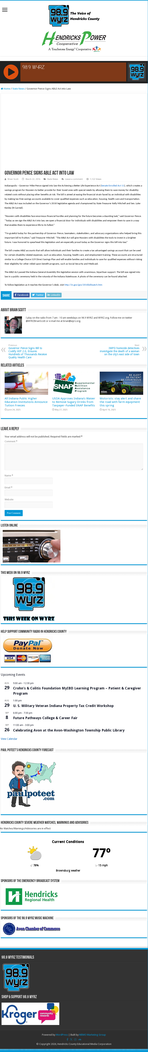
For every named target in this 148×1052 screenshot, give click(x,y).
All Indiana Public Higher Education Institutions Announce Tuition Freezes (26, 402)
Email (8, 487)
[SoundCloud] (80, 1039)
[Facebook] (67, 1039)
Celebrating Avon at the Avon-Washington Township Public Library (69, 730)
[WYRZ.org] (74, 15)
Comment (11, 441)
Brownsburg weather (68, 870)
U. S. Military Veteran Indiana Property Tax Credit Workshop (63, 706)
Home (6, 88)
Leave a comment (74, 179)
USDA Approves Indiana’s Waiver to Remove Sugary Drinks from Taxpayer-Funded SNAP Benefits (73, 402)
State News (18, 88)
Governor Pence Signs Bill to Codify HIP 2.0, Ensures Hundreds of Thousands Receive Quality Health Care (27, 351)
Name (9, 475)
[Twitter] (71, 1039)
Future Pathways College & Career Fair (45, 718)
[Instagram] (75, 1039)
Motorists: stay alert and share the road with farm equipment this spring (120, 402)
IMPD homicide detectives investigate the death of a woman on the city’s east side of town (119, 350)
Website (9, 499)
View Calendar (9, 738)
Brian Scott (13, 179)
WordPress (62, 1034)
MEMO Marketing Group (92, 1034)
